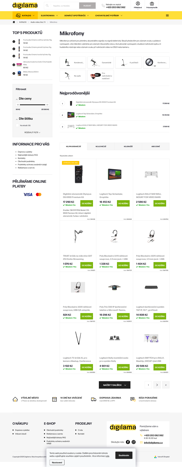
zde (107, 456)
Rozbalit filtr (31, 132)
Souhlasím (124, 455)
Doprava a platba (22, 430)
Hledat (87, 5)
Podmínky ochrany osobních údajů (32, 164)
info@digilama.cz (153, 442)
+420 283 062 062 (153, 435)
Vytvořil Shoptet (163, 456)
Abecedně (155, 146)
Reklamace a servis (26, 167)
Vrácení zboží (20, 434)
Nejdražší (128, 146)
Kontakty (21, 158)
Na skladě (25, 125)
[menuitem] (25, 15)
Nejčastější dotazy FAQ (28, 155)
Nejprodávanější (73, 146)
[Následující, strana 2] (157, 384)
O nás (80, 430)
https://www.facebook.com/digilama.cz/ (128, 442)
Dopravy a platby (25, 151)
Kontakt (81, 434)
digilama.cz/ (134, 442)
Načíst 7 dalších (112, 384)
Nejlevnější (101, 146)
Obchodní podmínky (26, 161)
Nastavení (57, 462)
